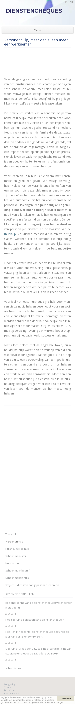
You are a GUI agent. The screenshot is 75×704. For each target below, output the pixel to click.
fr (65, 2)
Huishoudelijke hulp (17, 549)
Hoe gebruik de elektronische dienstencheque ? (34, 619)
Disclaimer (10, 690)
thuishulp (10, 234)
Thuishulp (11, 534)
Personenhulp (14, 541)
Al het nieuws (13, 668)
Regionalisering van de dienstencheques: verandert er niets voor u (38, 605)
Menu (37, 30)
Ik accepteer (65, 698)
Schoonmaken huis (17, 578)
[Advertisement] (36, 64)
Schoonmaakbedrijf (17, 570)
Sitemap (8, 687)
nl (72, 2)
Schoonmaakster (15, 556)
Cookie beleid (11, 693)
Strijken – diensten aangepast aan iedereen (32, 585)
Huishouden (12, 563)
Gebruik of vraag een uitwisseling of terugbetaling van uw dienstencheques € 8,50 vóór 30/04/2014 (38, 651)
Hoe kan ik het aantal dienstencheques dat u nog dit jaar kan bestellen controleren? (37, 634)
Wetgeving (9, 684)
